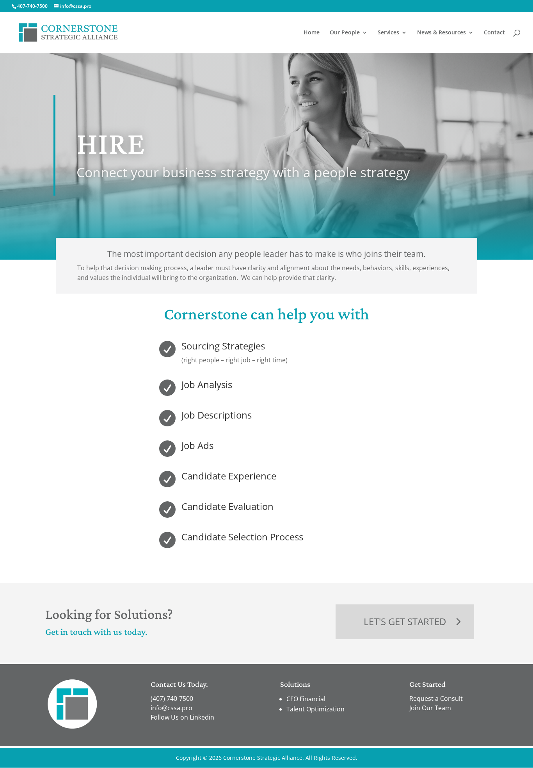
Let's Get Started (405, 621)
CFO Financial (305, 699)
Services (388, 33)
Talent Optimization (315, 709)
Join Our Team (430, 708)
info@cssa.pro (171, 708)
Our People (345, 33)
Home (312, 33)
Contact (494, 33)
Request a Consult (436, 698)
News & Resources (441, 33)
